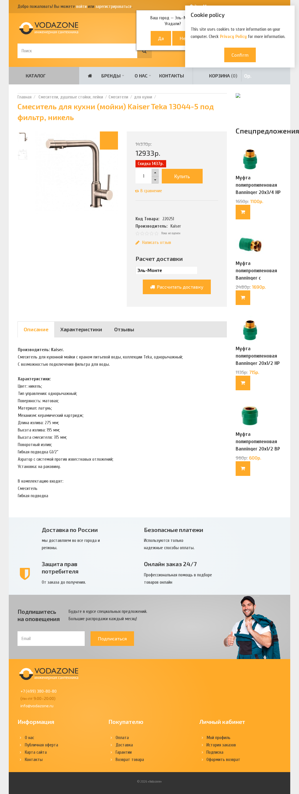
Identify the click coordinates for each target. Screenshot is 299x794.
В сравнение (151, 190)
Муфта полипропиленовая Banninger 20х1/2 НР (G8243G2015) (258, 360)
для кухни (143, 97)
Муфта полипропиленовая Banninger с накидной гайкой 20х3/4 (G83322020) (257, 278)
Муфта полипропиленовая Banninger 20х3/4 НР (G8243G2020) (258, 189)
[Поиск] (144, 51)
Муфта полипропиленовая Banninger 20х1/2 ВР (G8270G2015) (258, 445)
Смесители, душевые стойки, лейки (70, 97)
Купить (182, 176)
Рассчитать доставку (180, 286)
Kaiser (176, 226)
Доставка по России (70, 529)
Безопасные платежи (173, 529)
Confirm (240, 55)
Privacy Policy (233, 36)
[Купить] (243, 212)
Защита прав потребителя (60, 567)
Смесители (118, 97)
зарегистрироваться (113, 6)
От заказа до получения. (64, 582)
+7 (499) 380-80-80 (38, 691)
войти (81, 6)
